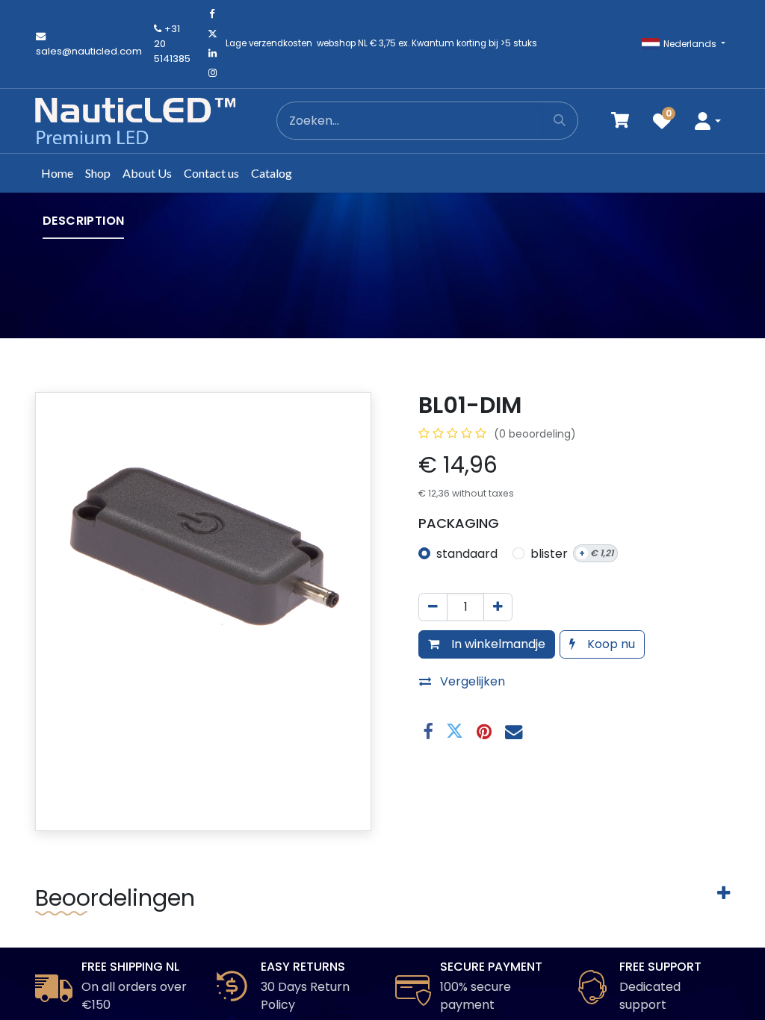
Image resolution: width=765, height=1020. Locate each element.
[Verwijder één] (432, 607)
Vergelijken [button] (472, 681)
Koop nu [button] (609, 644)
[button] (707, 120)
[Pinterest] (484, 731)
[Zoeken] (560, 121)
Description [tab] (83, 220)
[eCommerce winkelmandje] (620, 120)
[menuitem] (57, 173)
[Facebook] (212, 14)
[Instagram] (212, 73)
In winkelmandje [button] (496, 644)
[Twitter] (212, 33)
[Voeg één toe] (497, 607)
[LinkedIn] (212, 53)
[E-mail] (513, 731)
